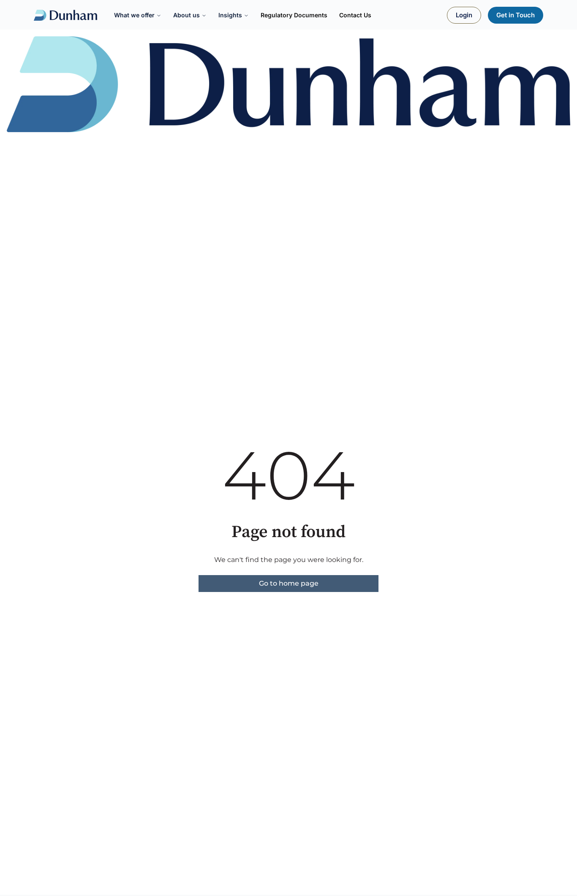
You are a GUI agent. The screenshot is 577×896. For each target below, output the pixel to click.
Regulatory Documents (294, 15)
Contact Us (355, 15)
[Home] (65, 15)
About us (186, 15)
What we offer (134, 15)
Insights (230, 15)
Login (464, 15)
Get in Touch (515, 15)
